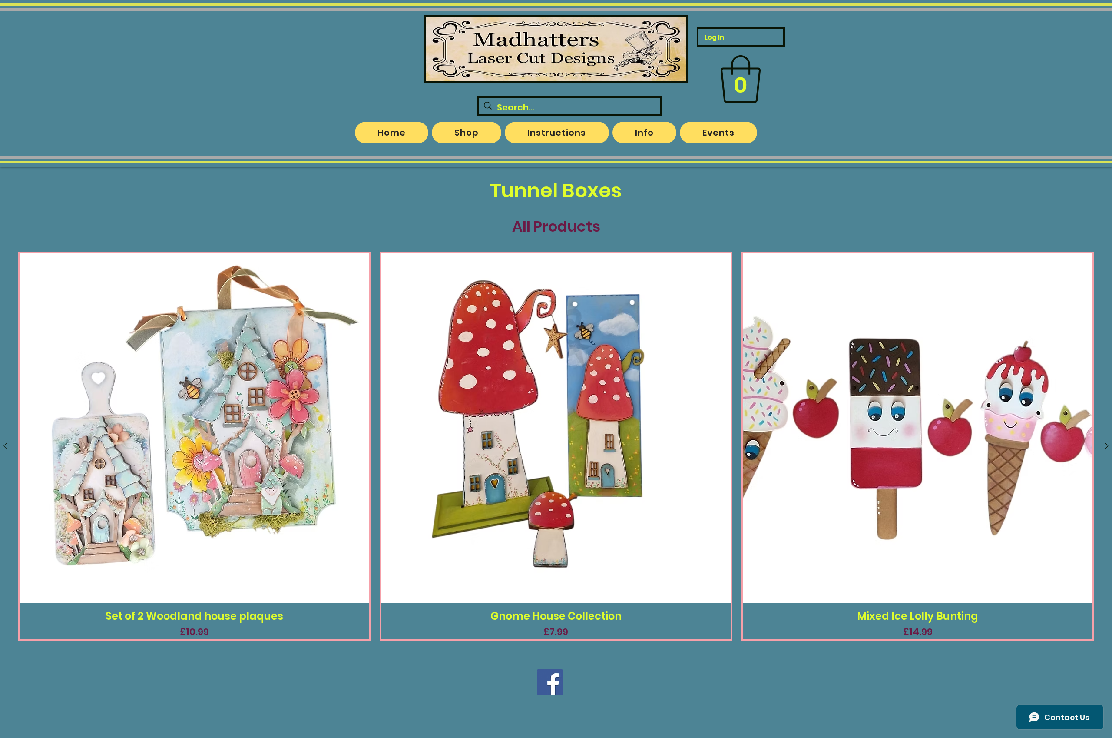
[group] (556, 446)
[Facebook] (550, 682)
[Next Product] (1107, 446)
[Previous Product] (5, 446)
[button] (741, 79)
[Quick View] (194, 428)
